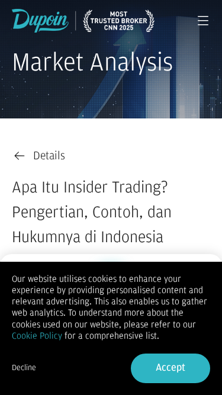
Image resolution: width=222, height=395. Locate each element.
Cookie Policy (37, 336)
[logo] (83, 21)
